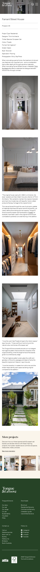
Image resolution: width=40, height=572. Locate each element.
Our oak (4, 507)
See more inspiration (8, 451)
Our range (5, 509)
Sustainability (6, 513)
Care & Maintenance (27, 513)
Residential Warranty (27, 507)
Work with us (6, 534)
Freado (30, 212)
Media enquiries (7, 532)
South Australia (6, 543)
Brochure (24, 505)
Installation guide (26, 511)
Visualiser (5, 516)
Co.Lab (4, 511)
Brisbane (5, 541)
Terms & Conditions (27, 559)
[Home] (20, 490)
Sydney (4, 536)
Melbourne (5, 539)
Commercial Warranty (28, 509)
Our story (5, 505)
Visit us (4, 530)
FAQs (3, 518)
